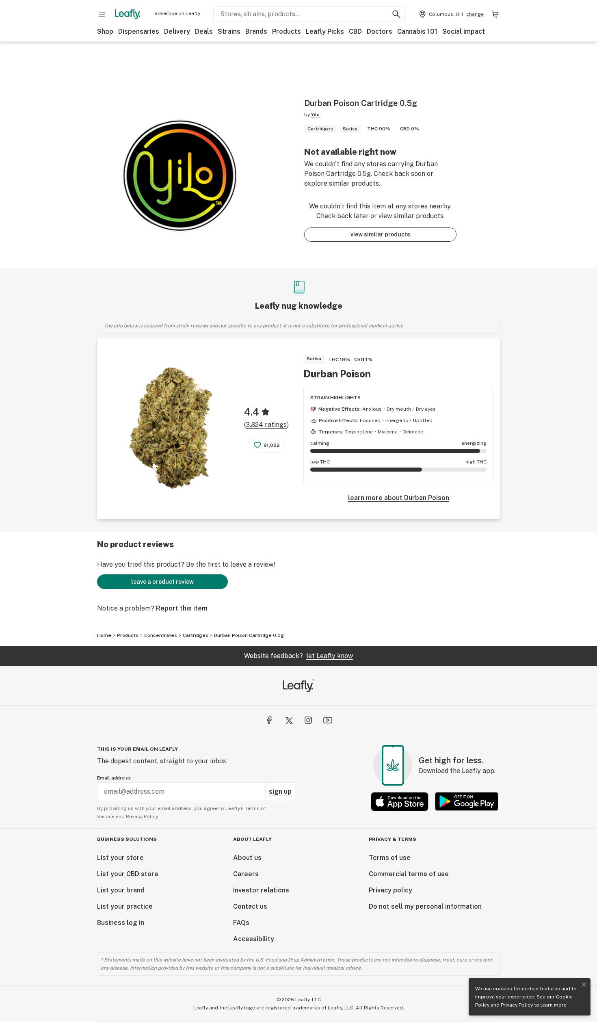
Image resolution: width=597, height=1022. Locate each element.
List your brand (121, 890)
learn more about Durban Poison (398, 498)
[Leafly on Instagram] (308, 720)
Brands (256, 31)
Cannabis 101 (417, 31)
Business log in (120, 923)
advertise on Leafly (177, 13)
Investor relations (261, 890)
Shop (105, 31)
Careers (246, 874)
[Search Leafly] (396, 14)
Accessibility (253, 939)
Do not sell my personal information (425, 906)
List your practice (125, 906)
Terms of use (390, 858)
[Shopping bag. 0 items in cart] (495, 14)
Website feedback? (298, 656)
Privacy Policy (517, 1005)
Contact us (250, 906)
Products (286, 31)
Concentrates (160, 635)
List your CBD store (127, 874)
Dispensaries (138, 31)
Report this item (182, 608)
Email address (114, 778)
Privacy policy (390, 890)
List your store (120, 858)
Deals (204, 31)
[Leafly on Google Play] (466, 801)
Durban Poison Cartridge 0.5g (249, 635)
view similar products (380, 234)
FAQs (241, 923)
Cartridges (195, 635)
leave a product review (162, 581)
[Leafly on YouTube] (327, 720)
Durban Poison (337, 373)
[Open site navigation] (102, 14)
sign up (280, 791)
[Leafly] (127, 14)
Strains (229, 31)
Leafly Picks (325, 31)
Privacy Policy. (142, 816)
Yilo (315, 114)
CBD (355, 31)
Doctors (379, 31)
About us (247, 858)
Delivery (177, 31)
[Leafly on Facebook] (269, 720)
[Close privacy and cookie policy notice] (584, 984)
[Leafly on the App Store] (399, 801)
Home (104, 635)
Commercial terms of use (409, 874)
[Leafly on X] (288, 720)
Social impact (463, 31)
